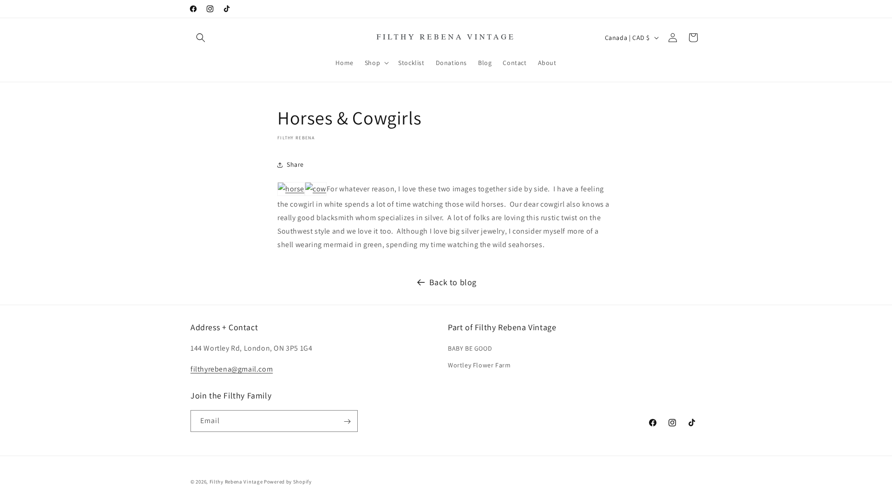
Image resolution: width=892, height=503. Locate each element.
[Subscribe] (347, 421)
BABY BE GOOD (470, 349)
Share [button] (295, 164)
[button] (200, 37)
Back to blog (453, 282)
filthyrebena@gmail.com (231, 369)
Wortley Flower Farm (479, 365)
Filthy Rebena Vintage (236, 481)
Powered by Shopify (288, 481)
